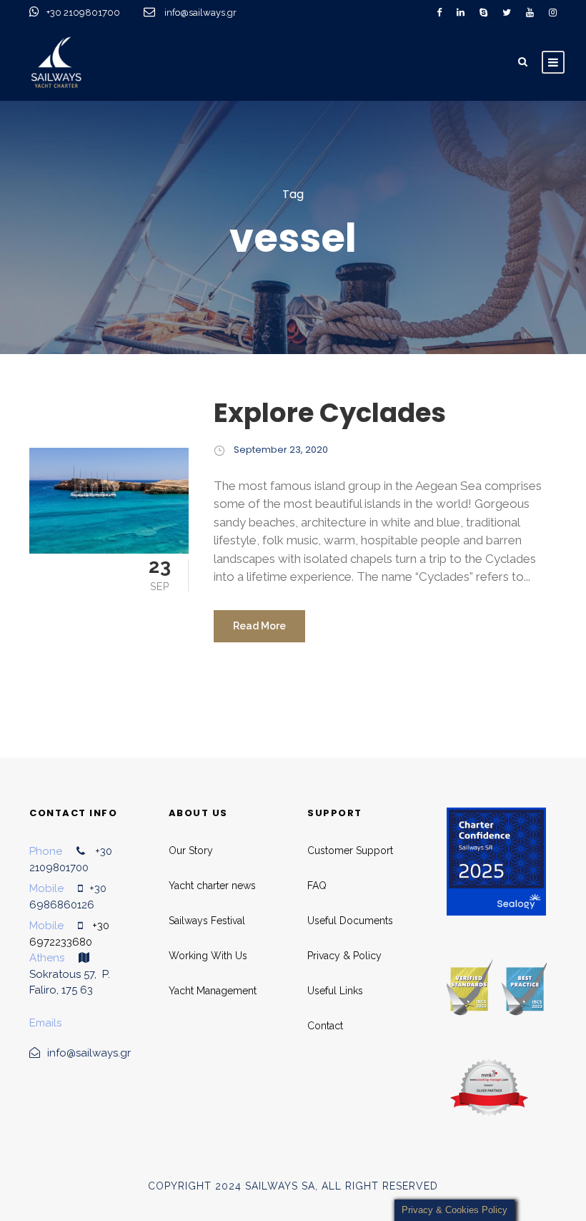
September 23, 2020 (281, 449)
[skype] (483, 12)
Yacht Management (213, 990)
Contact (325, 1025)
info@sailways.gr (210, 12)
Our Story (191, 850)
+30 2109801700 (84, 12)
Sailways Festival (207, 920)
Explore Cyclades (330, 412)
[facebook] (439, 12)
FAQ (317, 885)
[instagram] (553, 12)
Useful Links (335, 990)
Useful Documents (350, 920)
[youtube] (530, 12)
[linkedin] (461, 12)
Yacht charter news (212, 885)
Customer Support (350, 850)
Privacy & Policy (344, 955)
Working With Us (208, 955)
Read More (259, 626)
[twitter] (506, 12)
